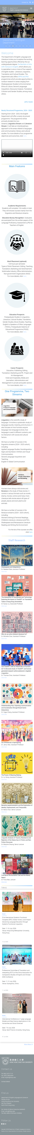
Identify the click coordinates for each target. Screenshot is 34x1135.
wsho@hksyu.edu (10, 1111)
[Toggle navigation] (31, 8)
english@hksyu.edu (10, 1077)
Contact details (5, 1081)
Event (3, 914)
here (24, 136)
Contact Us (25, 2)
